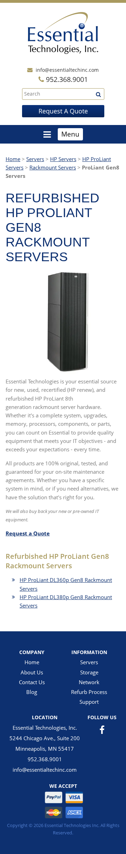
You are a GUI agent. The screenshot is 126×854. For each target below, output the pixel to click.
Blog (31, 691)
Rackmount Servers (52, 167)
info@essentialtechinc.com (67, 70)
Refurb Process (89, 691)
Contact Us (32, 682)
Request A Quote (63, 111)
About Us (32, 672)
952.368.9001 (45, 759)
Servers (35, 158)
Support (89, 701)
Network (89, 682)
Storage (89, 672)
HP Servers (63, 158)
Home (13, 158)
